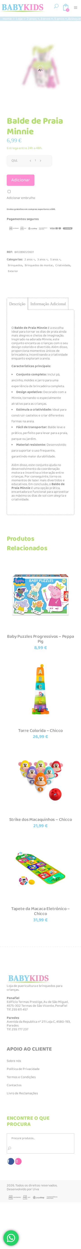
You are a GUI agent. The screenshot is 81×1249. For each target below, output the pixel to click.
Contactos (14, 1085)
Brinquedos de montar (39, 265)
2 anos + (33, 19)
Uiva (36, 1189)
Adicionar (20, 180)
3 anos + (46, 19)
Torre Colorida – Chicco (40, 730)
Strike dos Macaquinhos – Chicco (40, 819)
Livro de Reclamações (22, 1093)
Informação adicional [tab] (48, 304)
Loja (19, 19)
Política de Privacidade (23, 1069)
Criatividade (62, 265)
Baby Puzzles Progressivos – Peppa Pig (40, 639)
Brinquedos (15, 265)
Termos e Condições (21, 1077)
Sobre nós (14, 1061)
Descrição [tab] (17, 304)
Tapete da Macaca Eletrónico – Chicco (40, 911)
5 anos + (60, 19)
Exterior (13, 271)
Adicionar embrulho (21, 198)
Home (7, 19)
